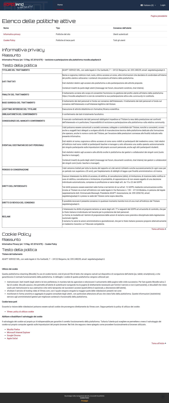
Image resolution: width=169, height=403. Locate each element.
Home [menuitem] (60, 5)
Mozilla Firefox (13, 329)
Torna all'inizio (158, 229)
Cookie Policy (84, 398)
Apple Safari (12, 338)
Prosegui (84, 401)
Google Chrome (13, 335)
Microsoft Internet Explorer (18, 332)
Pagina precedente (159, 16)
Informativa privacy (11, 34)
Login (162, 5)
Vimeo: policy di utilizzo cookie (20, 311)
